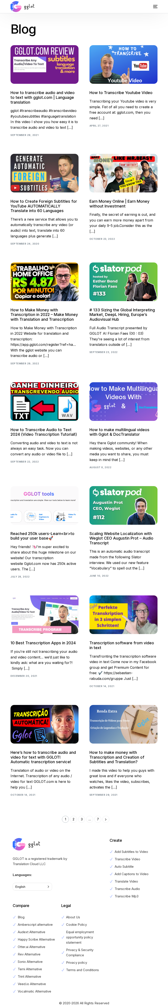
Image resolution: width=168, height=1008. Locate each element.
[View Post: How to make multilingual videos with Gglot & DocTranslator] (123, 401)
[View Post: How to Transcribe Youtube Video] (123, 64)
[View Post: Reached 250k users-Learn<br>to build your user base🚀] (44, 505)
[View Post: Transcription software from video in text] (123, 614)
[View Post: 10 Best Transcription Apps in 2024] (44, 614)
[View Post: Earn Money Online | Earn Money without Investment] (123, 173)
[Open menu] (152, 6)
